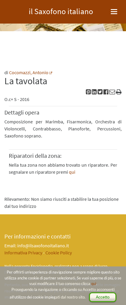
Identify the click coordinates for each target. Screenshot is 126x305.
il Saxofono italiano (61, 10)
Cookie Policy (58, 253)
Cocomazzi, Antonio (28, 72)
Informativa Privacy (23, 253)
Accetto (103, 297)
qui (93, 283)
